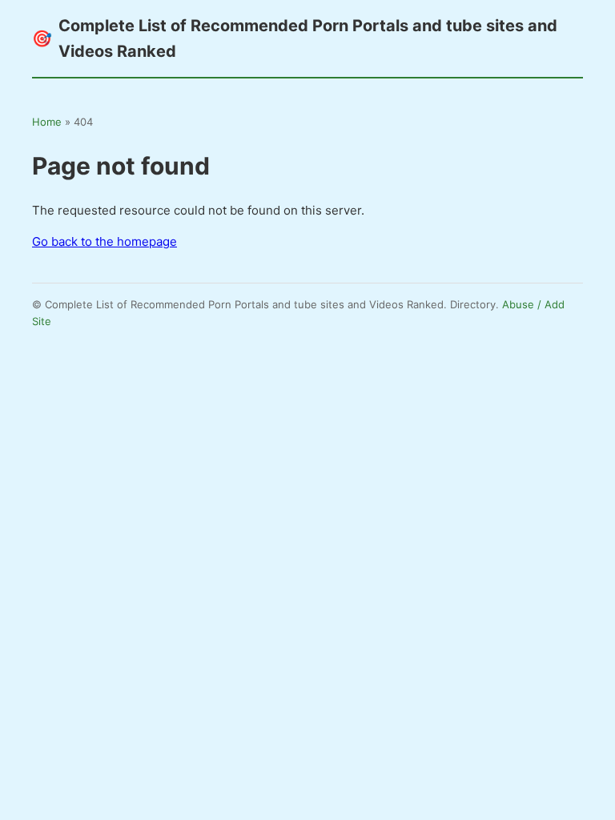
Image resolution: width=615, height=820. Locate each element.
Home (47, 121)
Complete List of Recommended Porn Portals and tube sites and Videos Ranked (294, 38)
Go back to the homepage (104, 241)
